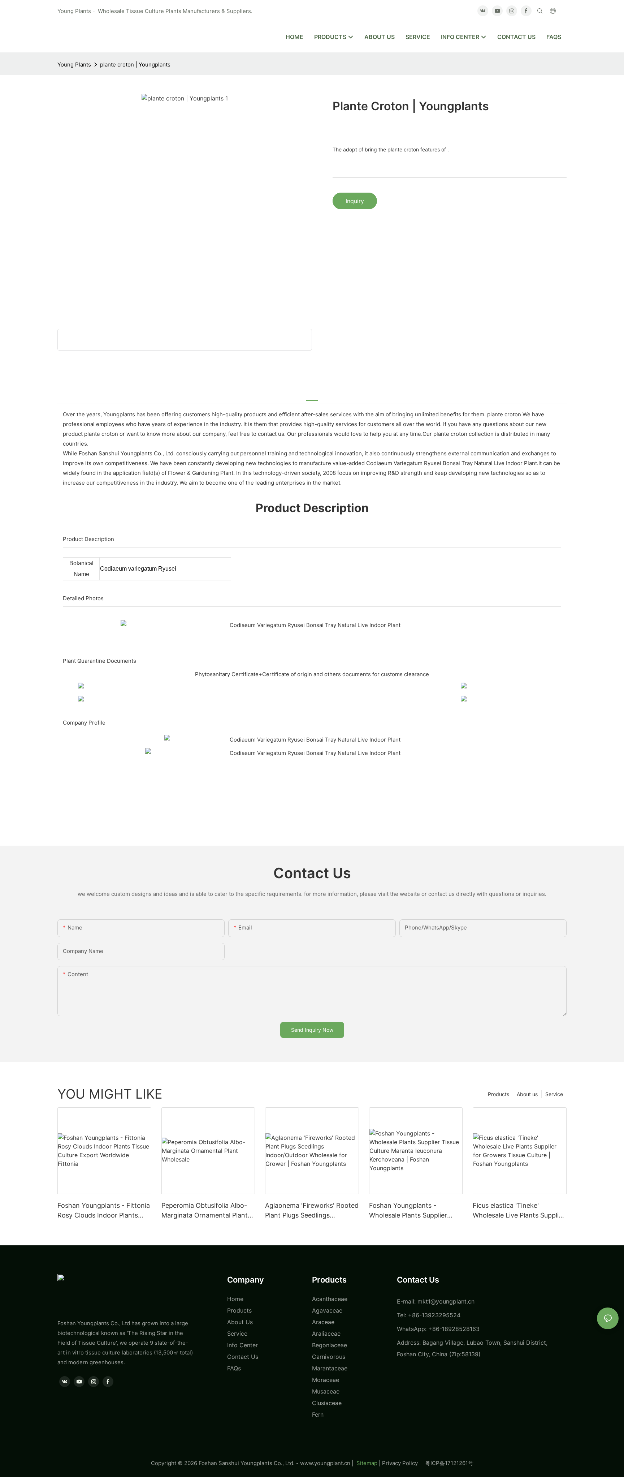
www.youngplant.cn (325, 1463)
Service (554, 1094)
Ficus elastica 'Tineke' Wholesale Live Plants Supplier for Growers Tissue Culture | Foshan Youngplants (519, 1211)
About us (527, 1094)
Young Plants (74, 64)
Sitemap (366, 1463)
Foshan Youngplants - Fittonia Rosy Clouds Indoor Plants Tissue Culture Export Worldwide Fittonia (103, 1211)
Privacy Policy (403, 1463)
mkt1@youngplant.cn (445, 1301)
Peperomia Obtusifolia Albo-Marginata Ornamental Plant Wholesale (204, 1211)
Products (498, 1094)
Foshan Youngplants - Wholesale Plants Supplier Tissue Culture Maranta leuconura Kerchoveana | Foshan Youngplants (408, 1211)
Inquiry (355, 201)
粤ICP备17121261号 (449, 1463)
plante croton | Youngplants (135, 64)
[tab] (312, 396)
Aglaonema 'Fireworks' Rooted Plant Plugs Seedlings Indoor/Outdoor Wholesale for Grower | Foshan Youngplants (312, 1211)
